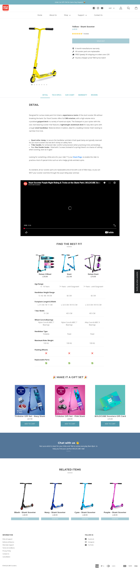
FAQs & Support (7, 539)
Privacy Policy (7, 551)
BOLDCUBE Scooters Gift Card (110, 416)
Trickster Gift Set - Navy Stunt (30, 416)
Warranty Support (8, 545)
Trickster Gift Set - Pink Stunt (70, 416)
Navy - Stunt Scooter (54, 512)
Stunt (69, 274)
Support (81, 15)
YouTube (91, 545)
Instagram (91, 542)
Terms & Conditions (9, 548)
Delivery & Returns (8, 542)
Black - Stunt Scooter (25, 512)
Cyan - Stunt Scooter (85, 512)
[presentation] (9, 56)
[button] (32, 85)
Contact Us (98, 15)
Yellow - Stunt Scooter (83, 27)
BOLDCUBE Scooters (10, 566)
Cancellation (6, 557)
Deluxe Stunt (93, 274)
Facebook (91, 539)
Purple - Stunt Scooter (115, 512)
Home (40, 15)
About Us (53, 15)
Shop (66, 15)
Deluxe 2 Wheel (45, 274)
